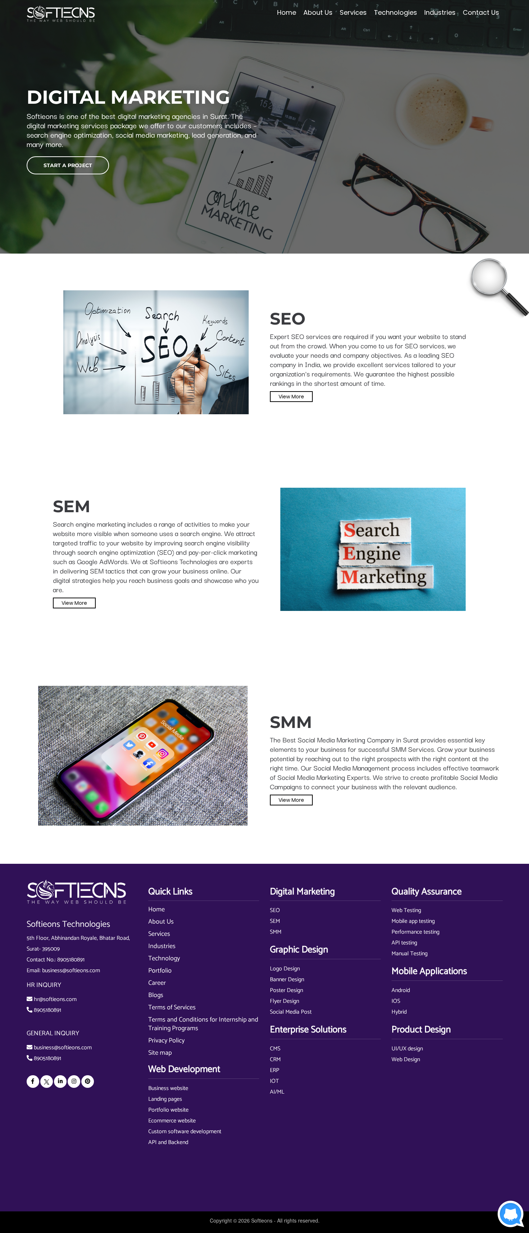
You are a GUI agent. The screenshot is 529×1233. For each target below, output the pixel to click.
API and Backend (168, 1142)
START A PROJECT (68, 165)
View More (291, 396)
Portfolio (160, 970)
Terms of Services (172, 1007)
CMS (275, 1049)
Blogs (155, 995)
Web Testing (406, 910)
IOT (274, 1081)
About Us (161, 921)
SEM (275, 921)
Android (401, 990)
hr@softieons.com (55, 999)
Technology (164, 958)
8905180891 (71, 960)
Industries (162, 946)
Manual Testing (410, 954)
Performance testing (415, 932)
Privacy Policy (166, 1040)
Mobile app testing (413, 921)
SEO (275, 910)
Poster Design (286, 990)
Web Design (406, 1059)
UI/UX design (407, 1049)
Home (286, 12)
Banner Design (287, 979)
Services (159, 934)
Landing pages (165, 1099)
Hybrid (399, 1012)
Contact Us (481, 12)
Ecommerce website (172, 1121)
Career (157, 983)
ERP (274, 1070)
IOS (396, 1001)
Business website (168, 1088)
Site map (160, 1052)
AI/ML (277, 1092)
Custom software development (184, 1131)
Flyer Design (284, 1001)
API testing (404, 943)
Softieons (261, 1220)
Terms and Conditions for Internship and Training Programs (203, 1024)
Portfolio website (168, 1110)
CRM (275, 1059)
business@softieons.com (71, 970)
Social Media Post (291, 1012)
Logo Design (285, 969)
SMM (275, 932)
